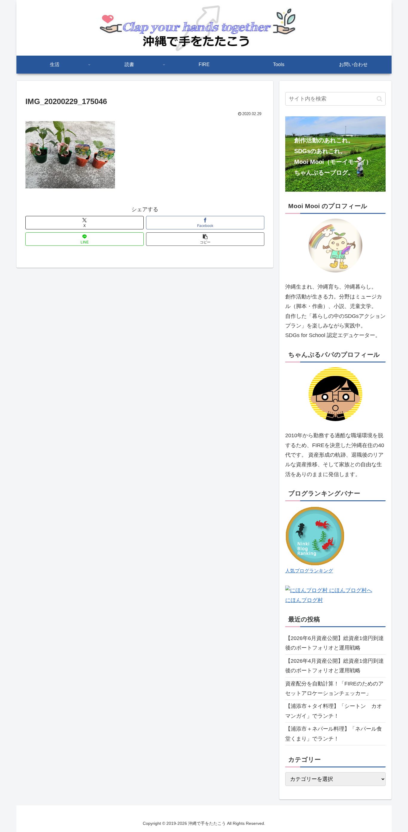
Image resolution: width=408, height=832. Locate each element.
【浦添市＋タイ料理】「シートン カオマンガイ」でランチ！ (333, 711)
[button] (205, 239)
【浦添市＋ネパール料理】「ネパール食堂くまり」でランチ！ (333, 733)
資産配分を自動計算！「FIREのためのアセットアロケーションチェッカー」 (334, 688)
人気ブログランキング (309, 570)
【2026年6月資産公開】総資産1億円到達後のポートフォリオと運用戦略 (334, 643)
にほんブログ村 (304, 600)
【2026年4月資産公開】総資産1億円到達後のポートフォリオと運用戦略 (334, 665)
